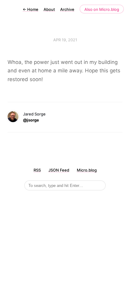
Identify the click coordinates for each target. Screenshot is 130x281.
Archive (67, 9)
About (49, 9)
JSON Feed (58, 170)
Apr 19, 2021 (65, 39)
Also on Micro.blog (101, 9)
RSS (37, 170)
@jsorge (31, 120)
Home (30, 9)
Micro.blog (87, 170)
